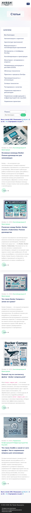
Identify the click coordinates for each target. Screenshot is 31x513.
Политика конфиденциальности (12, 510)
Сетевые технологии (11, 83)
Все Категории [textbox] (9, 115)
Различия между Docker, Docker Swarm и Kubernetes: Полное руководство (14, 229)
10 (24, 119)
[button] (28, 4)
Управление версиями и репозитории (12, 91)
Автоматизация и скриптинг (14, 38)
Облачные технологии (12, 71)
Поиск (23, 115)
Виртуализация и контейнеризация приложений (15, 46)
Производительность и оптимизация (12, 79)
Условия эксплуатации (9, 508)
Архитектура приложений (13, 42)
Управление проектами (12, 101)
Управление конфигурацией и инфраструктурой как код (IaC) (15, 97)
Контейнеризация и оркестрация (15, 56)
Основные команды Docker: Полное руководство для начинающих (13, 155)
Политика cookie (7, 511)
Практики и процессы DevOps (14, 74)
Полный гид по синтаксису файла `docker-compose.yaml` (14, 375)
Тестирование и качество (13, 87)
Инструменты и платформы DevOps (13, 52)
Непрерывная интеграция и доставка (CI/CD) (14, 66)
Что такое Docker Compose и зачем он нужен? (13, 300)
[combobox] (12, 115)
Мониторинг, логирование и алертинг (14, 61)
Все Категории (9, 35)
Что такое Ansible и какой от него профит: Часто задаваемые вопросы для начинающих (15, 450)
